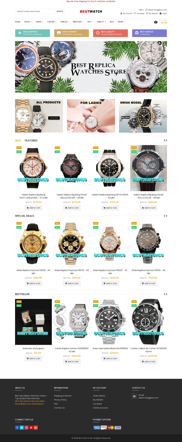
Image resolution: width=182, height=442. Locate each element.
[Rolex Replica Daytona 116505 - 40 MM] (110, 243)
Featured (31, 140)
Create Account (100, 407)
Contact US (145, 34)
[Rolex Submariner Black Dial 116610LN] (110, 321)
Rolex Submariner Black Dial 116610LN (110, 348)
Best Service (146, 31)
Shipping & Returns (63, 395)
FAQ (56, 403)
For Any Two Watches (32, 34)
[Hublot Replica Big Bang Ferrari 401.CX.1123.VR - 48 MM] (148, 168)
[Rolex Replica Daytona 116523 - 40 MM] (71, 243)
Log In (164, 13)
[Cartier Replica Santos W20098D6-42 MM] (71, 321)
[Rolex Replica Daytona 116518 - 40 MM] (33, 243)
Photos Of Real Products (111, 34)
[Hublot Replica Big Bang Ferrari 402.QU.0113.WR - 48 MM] (71, 168)
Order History (99, 395)
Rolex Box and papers (33, 348)
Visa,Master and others (72, 34)
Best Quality (107, 31)
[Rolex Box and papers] (33, 321)
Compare (140, 13)
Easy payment (69, 31)
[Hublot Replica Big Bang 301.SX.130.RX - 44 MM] (110, 168)
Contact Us (59, 407)
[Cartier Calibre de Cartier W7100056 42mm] (148, 321)
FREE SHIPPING (30, 31)
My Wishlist (153, 13)
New (18, 140)
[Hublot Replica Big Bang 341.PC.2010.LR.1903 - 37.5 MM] (33, 168)
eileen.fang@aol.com (156, 10)
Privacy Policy (60, 399)
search (60, 11)
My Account (127, 13)
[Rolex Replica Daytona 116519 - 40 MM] (148, 243)
